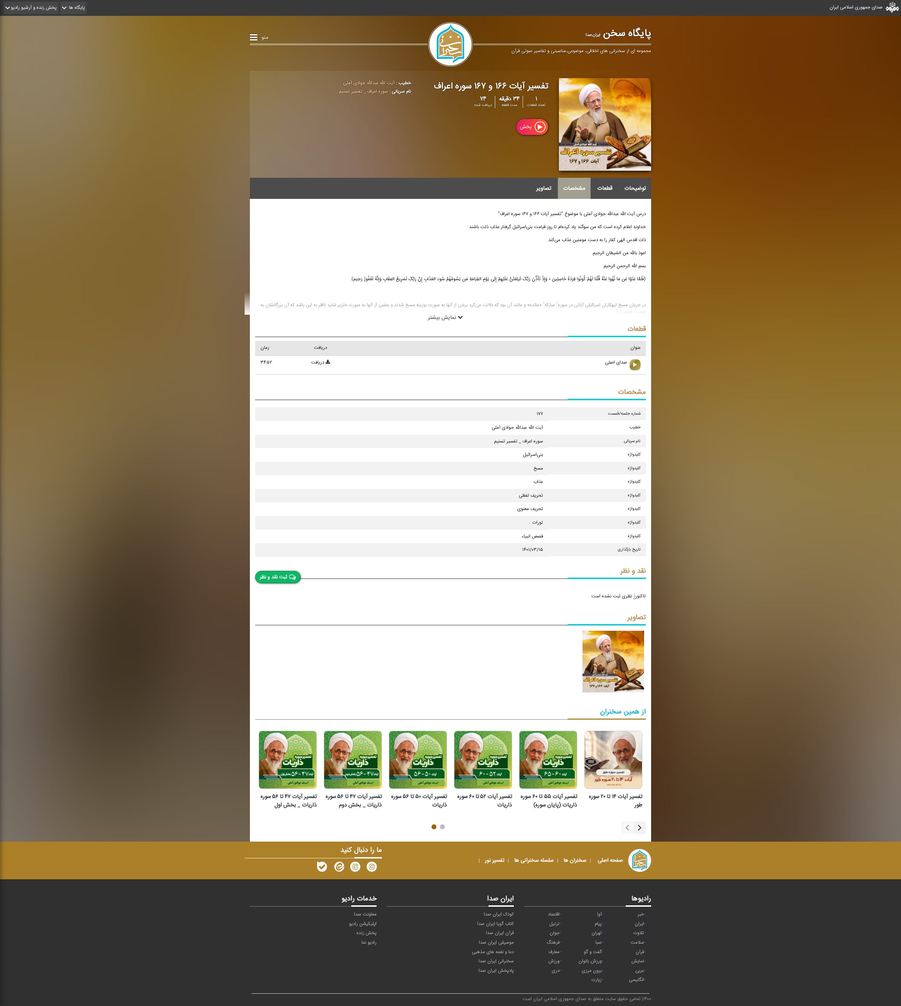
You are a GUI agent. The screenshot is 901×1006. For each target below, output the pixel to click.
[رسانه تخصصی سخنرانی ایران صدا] (372, 868)
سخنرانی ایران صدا (496, 961)
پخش (526, 126)
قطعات (604, 188)
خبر (641, 914)
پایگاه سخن (618, 33)
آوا (599, 914)
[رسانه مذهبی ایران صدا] (355, 868)
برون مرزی (592, 971)
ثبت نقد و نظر (273, 577)
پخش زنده (367, 933)
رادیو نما (369, 943)
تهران (597, 933)
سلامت (637, 943)
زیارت (597, 980)
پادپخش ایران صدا (496, 971)
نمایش (637, 961)
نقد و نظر (633, 571)
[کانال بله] (322, 868)
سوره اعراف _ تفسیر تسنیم (363, 91)
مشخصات (574, 188)
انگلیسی (636, 980)
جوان (555, 933)
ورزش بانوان (590, 961)
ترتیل (554, 924)
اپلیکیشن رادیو (363, 924)
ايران (639, 924)
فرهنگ (553, 943)
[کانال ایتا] (338, 868)
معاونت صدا (365, 914)
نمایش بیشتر (443, 317)
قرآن (640, 952)
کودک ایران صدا (499, 914)
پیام (598, 924)
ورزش (554, 961)
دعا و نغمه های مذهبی (493, 952)
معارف (554, 952)
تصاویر (543, 188)
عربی (639, 971)
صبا (599, 943)
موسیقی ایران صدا (496, 943)
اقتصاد (554, 914)
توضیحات (635, 188)
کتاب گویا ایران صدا (495, 924)
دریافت (318, 362)
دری (556, 971)
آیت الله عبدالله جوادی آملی (369, 83)
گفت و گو (593, 952)
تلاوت (639, 933)
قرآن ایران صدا (500, 933)
